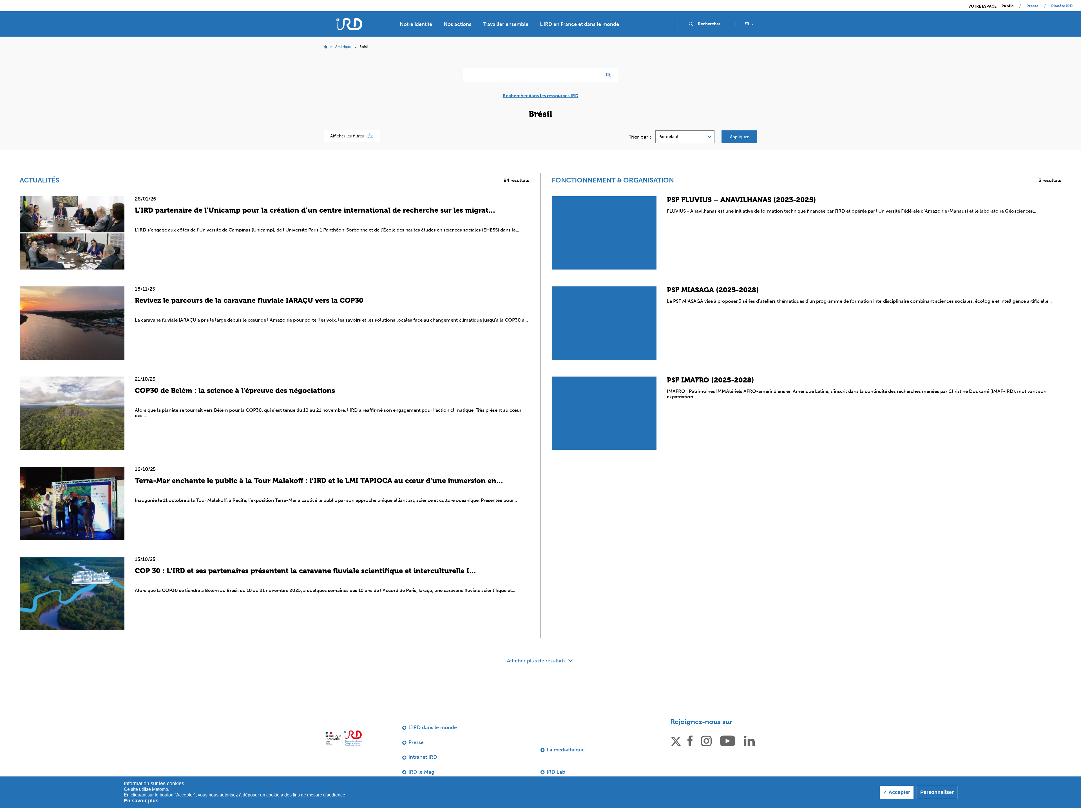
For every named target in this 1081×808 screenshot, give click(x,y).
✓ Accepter (896, 792)
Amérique (343, 47)
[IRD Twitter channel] (676, 740)
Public (1007, 6)
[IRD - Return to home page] (349, 24)
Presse (1032, 6)
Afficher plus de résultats (537, 661)
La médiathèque (566, 749)
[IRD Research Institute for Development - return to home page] (343, 738)
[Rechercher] (610, 75)
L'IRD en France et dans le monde (579, 24)
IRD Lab (556, 771)
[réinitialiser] (595, 75)
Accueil (325, 46)
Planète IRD (1062, 6)
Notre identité (416, 24)
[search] (714, 23)
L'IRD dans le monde (432, 727)
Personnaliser (937, 792)
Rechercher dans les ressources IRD (541, 96)
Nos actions (457, 24)
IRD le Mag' (421, 771)
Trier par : (640, 136)
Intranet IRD (422, 757)
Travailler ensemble (505, 24)
